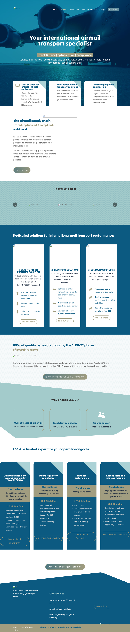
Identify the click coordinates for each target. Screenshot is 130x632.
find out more (28, 322)
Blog (103, 10)
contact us (22, 170)
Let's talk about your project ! (65, 567)
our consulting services (48, 538)
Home (64, 10)
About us (74, 10)
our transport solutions (115, 534)
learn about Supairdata (15, 541)
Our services (88, 10)
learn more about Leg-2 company (65, 377)
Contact (113, 10)
